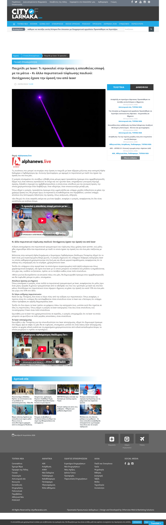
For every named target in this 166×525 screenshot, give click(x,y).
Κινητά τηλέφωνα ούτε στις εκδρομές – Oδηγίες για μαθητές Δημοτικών (67, 409)
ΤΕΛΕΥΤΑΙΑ (118, 87)
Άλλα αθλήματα (48, 488)
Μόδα (96, 482)
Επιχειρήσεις (17, 488)
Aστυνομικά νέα (125, 107)
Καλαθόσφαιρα (48, 478)
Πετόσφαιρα (47, 482)
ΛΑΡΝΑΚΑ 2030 (110, 24)
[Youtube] (141, 2)
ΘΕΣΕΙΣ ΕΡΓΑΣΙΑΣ (73, 24)
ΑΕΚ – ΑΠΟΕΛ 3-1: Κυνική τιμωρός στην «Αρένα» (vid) (130, 148)
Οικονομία (16, 475)
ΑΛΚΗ (44, 469)
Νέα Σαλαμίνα (48, 472)
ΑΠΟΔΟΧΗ (137, 522)
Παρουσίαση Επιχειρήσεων (75, 478)
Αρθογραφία (103, 2)
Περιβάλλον (17, 494)
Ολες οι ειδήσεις (130, 158)
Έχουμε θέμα (17, 466)
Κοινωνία (16, 482)
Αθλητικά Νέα (114, 144)
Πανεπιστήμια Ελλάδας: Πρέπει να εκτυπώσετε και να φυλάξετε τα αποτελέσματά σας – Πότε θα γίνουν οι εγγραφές (22, 401)
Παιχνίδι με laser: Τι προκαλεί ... (56, 56)
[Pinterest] (150, 2)
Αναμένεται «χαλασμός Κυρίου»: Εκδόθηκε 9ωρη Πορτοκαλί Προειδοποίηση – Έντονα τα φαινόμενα (45, 400)
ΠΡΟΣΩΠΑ (96, 24)
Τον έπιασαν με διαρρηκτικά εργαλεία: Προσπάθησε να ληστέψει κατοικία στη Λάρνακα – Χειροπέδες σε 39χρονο (130, 113)
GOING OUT (44, 24)
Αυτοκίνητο (99, 488)
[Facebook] (132, 2)
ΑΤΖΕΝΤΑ (33, 24)
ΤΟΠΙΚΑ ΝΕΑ (22, 24)
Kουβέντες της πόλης (58, 2)
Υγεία (96, 466)
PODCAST (86, 24)
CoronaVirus (17, 463)
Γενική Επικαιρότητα (31, 56)
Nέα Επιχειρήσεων (72, 466)
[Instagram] (145, 2)
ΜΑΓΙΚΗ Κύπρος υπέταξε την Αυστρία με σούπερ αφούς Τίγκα (67, 399)
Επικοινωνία (17, 4)
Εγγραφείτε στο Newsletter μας (82, 2)
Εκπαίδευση (17, 485)
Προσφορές (69, 475)
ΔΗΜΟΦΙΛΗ (142, 87)
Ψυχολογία (99, 469)
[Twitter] (137, 2)
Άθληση (97, 472)
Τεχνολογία (99, 485)
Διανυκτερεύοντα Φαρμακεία (35, 2)
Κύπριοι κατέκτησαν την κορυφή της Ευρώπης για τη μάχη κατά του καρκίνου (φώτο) (90, 400)
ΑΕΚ (113, 153)
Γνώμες (114, 2)
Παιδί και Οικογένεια (103, 463)
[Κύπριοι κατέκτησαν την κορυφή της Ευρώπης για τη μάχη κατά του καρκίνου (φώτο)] (90, 389)
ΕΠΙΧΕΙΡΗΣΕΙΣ (57, 24)
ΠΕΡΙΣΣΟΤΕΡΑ (137, 24)
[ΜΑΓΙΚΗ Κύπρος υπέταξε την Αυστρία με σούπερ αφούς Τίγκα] (68, 389)
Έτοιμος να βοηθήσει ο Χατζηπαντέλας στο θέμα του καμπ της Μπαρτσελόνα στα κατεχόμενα (45, 420)
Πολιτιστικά (17, 491)
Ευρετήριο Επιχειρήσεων (74, 463)
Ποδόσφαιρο (136, 144)
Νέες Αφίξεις (69, 469)
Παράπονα (16, 2)
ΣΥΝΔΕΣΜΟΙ (124, 24)
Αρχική (16, 56)
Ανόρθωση (125, 144)
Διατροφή (98, 475)
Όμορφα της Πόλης (20, 469)
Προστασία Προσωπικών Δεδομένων (82, 510)
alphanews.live (25, 155)
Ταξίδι (96, 478)
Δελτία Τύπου (70, 472)
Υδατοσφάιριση (48, 485)
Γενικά (14, 472)
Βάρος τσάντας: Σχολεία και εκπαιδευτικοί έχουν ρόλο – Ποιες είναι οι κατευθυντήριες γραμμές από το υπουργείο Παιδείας (22, 421)
